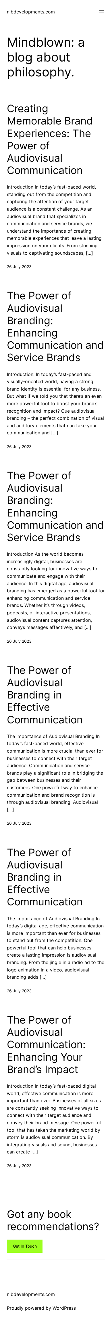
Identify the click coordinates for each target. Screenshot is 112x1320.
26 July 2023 (19, 266)
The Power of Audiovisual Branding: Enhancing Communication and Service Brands (55, 327)
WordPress (64, 1308)
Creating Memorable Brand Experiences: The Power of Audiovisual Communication (50, 139)
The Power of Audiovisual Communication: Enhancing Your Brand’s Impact (46, 1045)
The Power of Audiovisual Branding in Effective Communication (45, 695)
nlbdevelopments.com (31, 12)
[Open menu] (101, 11)
